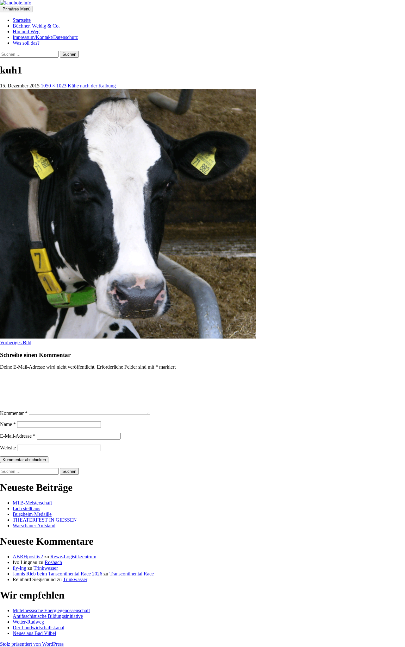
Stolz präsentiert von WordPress (32, 644)
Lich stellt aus (26, 508)
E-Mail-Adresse (17, 436)
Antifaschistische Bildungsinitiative (48, 616)
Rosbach (53, 562)
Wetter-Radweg (28, 622)
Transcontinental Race (131, 573)
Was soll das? (26, 43)
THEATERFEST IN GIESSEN (45, 520)
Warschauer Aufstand (34, 525)
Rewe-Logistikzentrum (73, 556)
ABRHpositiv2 (28, 556)
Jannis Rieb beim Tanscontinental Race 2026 (57, 573)
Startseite (22, 20)
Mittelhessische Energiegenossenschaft (51, 610)
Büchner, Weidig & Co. (36, 26)
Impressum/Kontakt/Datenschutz (45, 37)
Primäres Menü (16, 9)
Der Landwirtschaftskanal (38, 627)
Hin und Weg (26, 31)
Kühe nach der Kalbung (92, 85)
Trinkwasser (46, 568)
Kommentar (14, 413)
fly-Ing (19, 568)
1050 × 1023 (53, 85)
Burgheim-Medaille (32, 514)
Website (8, 447)
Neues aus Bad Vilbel (34, 633)
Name (8, 424)
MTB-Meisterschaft (32, 502)
